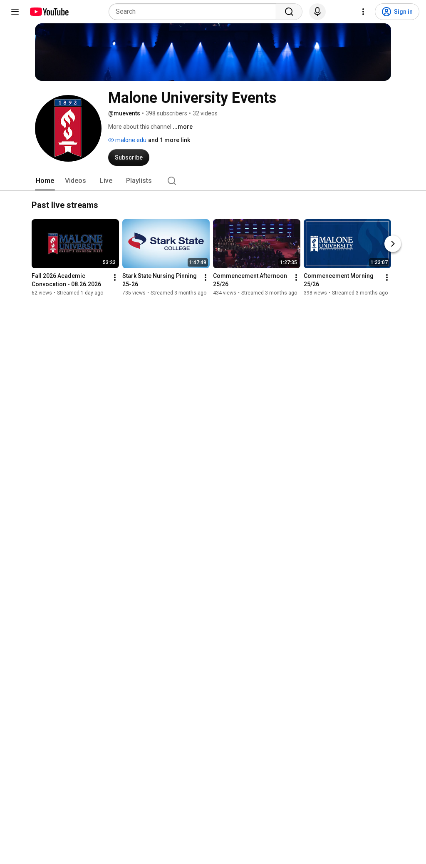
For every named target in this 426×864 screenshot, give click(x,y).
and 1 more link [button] (169, 140)
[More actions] (114, 277)
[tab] (45, 181)
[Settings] (363, 12)
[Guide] (15, 12)
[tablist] (213, 181)
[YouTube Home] (48, 11)
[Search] (289, 11)
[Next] (392, 243)
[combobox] (195, 12)
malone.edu (130, 140)
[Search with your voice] (317, 11)
